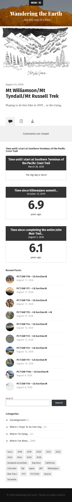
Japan (31, 468)
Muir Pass (12, 474)
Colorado (11, 468)
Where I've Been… (19, 440)
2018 (19, 452)
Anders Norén (57, 495)
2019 (29, 452)
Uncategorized (17, 420)
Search (9, 398)
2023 (9, 457)
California (50, 463)
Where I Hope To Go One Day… (26, 427)
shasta (47, 474)
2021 (48, 452)
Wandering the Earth (36, 13)
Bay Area (36, 463)
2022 (58, 452)
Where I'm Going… (19, 434)
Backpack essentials (17, 463)
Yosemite (11, 479)
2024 (19, 457)
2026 (39, 457)
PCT (24, 474)
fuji (22, 468)
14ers (10, 452)
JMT (41, 468)
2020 (38, 452)
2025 (29, 457)
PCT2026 (34, 474)
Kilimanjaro (53, 468)
